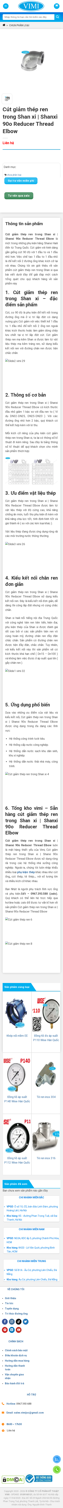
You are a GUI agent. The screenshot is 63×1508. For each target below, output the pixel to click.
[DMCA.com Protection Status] (13, 1479)
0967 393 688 (23, 1403)
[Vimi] (25, 6)
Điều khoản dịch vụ (16, 1355)
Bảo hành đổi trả (14, 1383)
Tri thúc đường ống (16, 1313)
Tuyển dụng (12, 1308)
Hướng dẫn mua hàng (17, 1360)
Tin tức (9, 1303)
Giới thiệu (10, 1298)
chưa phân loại (19, 25)
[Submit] (57, 17)
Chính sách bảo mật (16, 1350)
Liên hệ (11, 1430)
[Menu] (6, 6)
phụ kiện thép (26, 872)
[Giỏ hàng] (56, 6)
